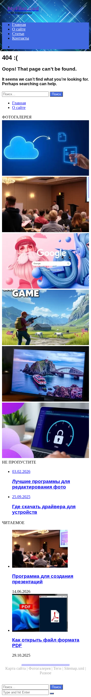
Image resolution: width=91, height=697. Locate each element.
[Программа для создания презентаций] (45, 205)
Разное (45, 673)
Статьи (18, 34)
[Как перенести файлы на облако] (45, 148)
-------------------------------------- (45, 664)
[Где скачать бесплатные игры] (45, 318)
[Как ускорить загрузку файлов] (45, 431)
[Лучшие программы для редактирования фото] (45, 374)
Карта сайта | (17, 668)
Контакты (20, 38)
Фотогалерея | (41, 668)
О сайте (19, 29)
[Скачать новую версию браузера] (45, 261)
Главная (19, 24)
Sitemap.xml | (75, 668)
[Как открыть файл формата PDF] (50, 613)
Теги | (58, 668)
